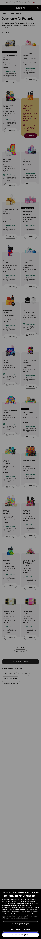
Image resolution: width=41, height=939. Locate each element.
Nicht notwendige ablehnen (20, 929)
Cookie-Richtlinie (21, 918)
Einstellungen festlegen (20, 924)
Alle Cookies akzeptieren (20, 935)
